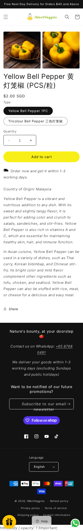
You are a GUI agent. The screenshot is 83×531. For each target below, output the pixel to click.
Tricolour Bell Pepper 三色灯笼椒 (35, 121)
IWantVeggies (35, 501)
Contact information (56, 515)
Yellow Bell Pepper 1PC (28, 111)
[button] (6, 17)
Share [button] (13, 309)
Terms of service (55, 508)
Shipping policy (28, 515)
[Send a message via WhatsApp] (75, 523)
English (39, 466)
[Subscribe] (68, 404)
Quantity (9, 131)
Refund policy (59, 501)
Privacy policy (30, 508)
